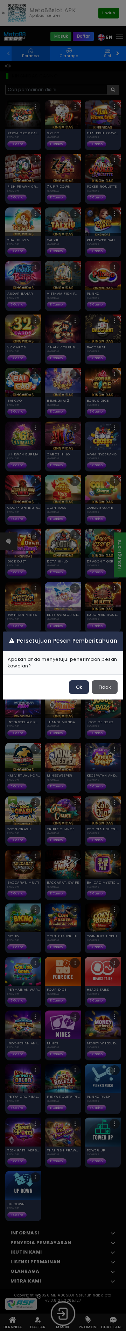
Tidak (105, 687)
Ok (79, 687)
